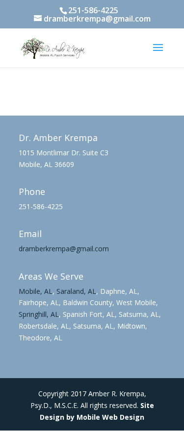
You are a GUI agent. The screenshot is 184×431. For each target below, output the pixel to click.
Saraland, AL (76, 291)
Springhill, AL (39, 314)
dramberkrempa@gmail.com (64, 248)
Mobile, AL (36, 291)
